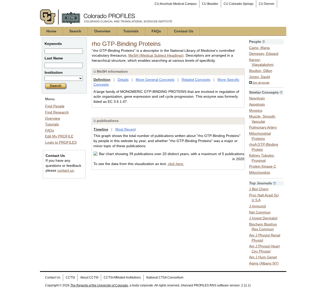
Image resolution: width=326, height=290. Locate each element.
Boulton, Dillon (260, 71)
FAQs (156, 31)
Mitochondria (259, 172)
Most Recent (125, 129)
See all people (260, 82)
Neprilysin (257, 98)
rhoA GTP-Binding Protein (263, 147)
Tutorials (131, 31)
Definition (102, 80)
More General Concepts (155, 80)
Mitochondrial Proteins (260, 136)
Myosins (255, 110)
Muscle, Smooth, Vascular (262, 118)
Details (123, 80)
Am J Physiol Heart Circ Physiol (264, 248)
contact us (65, 170)
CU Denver (266, 4)
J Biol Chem (258, 189)
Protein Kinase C (262, 166)
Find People (54, 106)
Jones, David (259, 77)
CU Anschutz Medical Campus (176, 4)
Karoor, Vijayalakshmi (261, 62)
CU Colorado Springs (238, 4)
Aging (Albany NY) (264, 263)
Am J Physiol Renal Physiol (264, 237)
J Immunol (257, 206)
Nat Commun (259, 212)
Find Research (57, 112)
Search (75, 31)
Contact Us (183, 31)
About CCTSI (89, 277)
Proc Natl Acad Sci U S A (264, 197)
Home (51, 31)
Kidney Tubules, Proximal (262, 157)
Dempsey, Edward (263, 54)
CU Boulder (210, 4)
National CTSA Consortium (164, 277)
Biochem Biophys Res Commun (263, 226)
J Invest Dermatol (263, 218)
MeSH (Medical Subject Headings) (156, 55)
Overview (102, 31)
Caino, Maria (259, 48)
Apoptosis (257, 104)
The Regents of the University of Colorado (99, 285)
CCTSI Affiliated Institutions (122, 277)
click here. (176, 164)
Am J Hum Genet (263, 257)
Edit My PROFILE (59, 136)
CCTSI (70, 277)
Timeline (100, 129)
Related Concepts (196, 80)
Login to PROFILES (61, 142)
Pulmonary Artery (263, 127)
